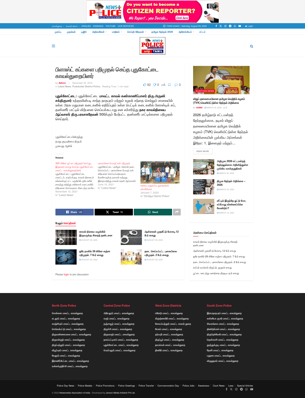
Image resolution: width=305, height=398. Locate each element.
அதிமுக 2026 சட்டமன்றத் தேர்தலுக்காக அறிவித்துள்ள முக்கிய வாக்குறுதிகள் (232, 164)
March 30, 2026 (214, 107)
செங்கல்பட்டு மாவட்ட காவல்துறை (69, 329)
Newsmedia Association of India (74, 392)
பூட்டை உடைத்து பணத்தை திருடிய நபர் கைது (216, 273)
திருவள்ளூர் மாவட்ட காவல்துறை (68, 339)
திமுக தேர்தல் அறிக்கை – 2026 (231, 183)
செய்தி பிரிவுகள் (135, 31)
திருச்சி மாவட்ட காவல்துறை (118, 329)
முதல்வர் (71, 31)
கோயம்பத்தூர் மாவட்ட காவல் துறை (173, 323)
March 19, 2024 (226, 212)
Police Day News (65, 385)
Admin (62, 82)
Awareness (203, 385)
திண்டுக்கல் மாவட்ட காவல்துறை (223, 329)
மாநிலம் (116, 31)
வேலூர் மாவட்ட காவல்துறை (66, 355)
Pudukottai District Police (86, 86)
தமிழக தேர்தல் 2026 (162, 31)
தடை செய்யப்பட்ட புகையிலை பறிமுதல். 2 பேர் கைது (161, 253)
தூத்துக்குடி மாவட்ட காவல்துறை (223, 345)
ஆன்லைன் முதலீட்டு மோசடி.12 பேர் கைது (162, 233)
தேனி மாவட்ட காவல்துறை (220, 350)
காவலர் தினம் (72, 25)
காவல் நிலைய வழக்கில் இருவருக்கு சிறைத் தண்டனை (95, 233)
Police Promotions (105, 385)
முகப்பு (58, 31)
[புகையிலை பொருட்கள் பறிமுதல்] (119, 175)
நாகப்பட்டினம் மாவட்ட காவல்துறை (121, 339)
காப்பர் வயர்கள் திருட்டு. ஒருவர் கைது (212, 267)
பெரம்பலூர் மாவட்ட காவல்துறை (119, 350)
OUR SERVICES (126, 25)
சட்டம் (202, 31)
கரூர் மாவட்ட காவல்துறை (116, 318)
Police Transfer (146, 385)
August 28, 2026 (89, 239)
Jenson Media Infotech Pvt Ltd (120, 392)
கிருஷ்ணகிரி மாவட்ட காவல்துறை (172, 318)
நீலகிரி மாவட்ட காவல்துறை (169, 350)
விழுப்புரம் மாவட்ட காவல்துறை (67, 350)
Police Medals (85, 385)
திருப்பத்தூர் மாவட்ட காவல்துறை (68, 345)
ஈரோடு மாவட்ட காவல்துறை (169, 313)
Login (250, 25)
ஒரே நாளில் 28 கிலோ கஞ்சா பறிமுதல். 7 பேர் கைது (94, 253)
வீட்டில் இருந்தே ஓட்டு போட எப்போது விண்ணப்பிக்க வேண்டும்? (232, 204)
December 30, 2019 (82, 82)
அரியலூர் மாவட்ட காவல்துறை (119, 313)
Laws (231, 385)
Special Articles (245, 385)
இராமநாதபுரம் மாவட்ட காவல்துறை (224, 313)
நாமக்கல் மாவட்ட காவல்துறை (170, 345)
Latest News (64, 86)
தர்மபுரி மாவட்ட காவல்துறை (169, 334)
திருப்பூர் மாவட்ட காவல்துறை (169, 339)
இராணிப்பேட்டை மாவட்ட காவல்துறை (70, 360)
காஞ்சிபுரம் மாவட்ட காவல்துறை (67, 323)
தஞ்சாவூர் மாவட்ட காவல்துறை (119, 323)
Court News (219, 385)
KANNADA (98, 25)
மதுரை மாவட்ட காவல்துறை (221, 355)
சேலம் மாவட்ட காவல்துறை (168, 329)
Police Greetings (126, 385)
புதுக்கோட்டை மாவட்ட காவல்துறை (121, 345)
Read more (202, 151)
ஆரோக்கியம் (185, 31)
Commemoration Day (168, 385)
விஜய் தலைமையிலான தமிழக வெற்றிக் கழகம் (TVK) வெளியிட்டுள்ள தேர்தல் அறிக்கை (219, 101)
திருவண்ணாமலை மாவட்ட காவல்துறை (71, 334)
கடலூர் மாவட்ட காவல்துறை (66, 318)
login (66, 274)
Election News (205, 90)
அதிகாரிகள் (98, 31)
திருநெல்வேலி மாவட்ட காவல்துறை (224, 334)
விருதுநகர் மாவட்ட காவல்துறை (222, 360)
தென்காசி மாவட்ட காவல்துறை (222, 339)
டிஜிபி (83, 31)
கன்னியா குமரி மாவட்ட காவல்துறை (225, 318)
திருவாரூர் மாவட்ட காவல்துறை (119, 334)
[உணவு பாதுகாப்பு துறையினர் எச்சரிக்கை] (160, 172)
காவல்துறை (57, 25)
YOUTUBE (111, 25)
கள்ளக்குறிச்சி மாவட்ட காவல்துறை (70, 366)
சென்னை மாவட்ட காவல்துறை (67, 313)
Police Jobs (189, 385)
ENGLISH (86, 25)
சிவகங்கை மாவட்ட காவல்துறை (223, 323)
